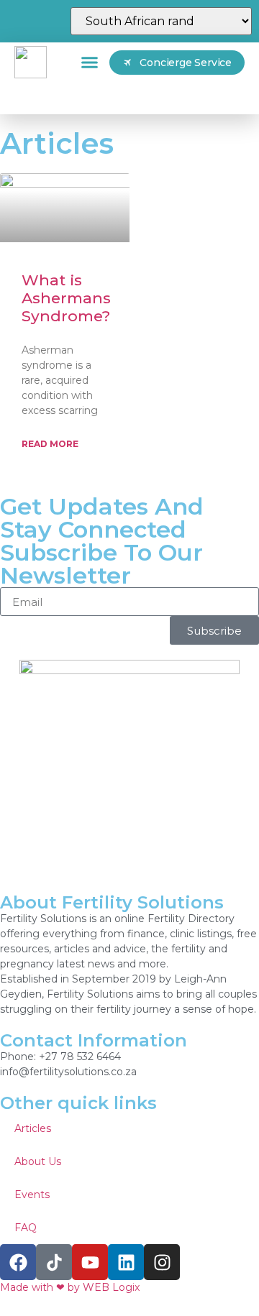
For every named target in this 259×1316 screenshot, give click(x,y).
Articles (32, 1128)
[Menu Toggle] (90, 62)
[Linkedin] (126, 1262)
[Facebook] (18, 1262)
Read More (50, 443)
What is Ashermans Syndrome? (66, 298)
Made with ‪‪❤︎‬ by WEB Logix (70, 1287)
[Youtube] (90, 1262)
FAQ (25, 1227)
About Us (37, 1161)
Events (32, 1194)
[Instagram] (162, 1262)
